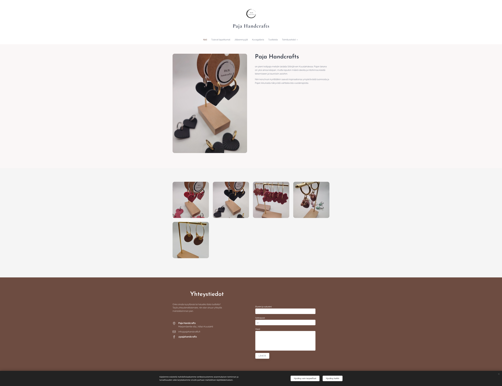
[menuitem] (206, 39)
